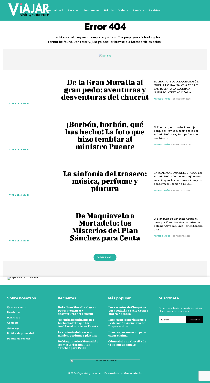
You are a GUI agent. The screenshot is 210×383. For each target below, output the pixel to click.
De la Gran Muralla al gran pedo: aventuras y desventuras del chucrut (105, 89)
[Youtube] (171, 15)
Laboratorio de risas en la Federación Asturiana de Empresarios (127, 323)
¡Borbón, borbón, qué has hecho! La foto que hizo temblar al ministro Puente (105, 135)
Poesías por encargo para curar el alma (127, 333)
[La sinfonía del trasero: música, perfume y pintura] (31, 181)
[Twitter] (191, 5)
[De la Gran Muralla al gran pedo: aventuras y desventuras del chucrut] (31, 89)
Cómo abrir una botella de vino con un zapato (127, 343)
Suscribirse (194, 319)
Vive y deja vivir (19, 103)
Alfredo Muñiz (162, 98)
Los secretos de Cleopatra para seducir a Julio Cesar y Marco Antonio (128, 310)
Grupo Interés (133, 373)
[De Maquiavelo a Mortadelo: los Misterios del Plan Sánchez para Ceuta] (31, 226)
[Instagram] (181, 5)
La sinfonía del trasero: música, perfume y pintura (105, 180)
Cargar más (104, 257)
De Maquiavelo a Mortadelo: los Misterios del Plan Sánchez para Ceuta (105, 226)
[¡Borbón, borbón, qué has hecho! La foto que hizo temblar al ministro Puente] (31, 135)
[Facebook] (171, 5)
